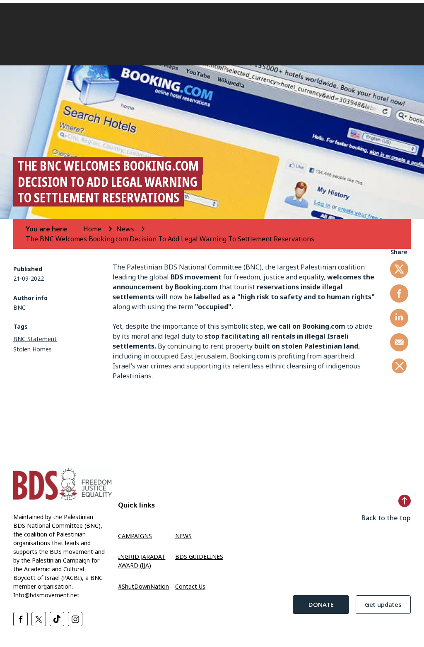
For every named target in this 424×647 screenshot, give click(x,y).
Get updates (383, 604)
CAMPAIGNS (135, 536)
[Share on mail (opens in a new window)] (399, 342)
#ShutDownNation (143, 586)
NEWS (183, 536)
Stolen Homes (32, 349)
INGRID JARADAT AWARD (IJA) (141, 561)
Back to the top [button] (386, 517)
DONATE (321, 604)
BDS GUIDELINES (199, 556)
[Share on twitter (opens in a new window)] (399, 269)
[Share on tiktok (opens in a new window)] (57, 619)
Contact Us (190, 586)
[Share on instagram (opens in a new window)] (75, 619)
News (125, 228)
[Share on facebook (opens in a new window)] (399, 293)
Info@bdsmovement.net (46, 595)
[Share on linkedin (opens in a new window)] (399, 318)
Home (92, 228)
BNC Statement (35, 339)
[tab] (54, 229)
